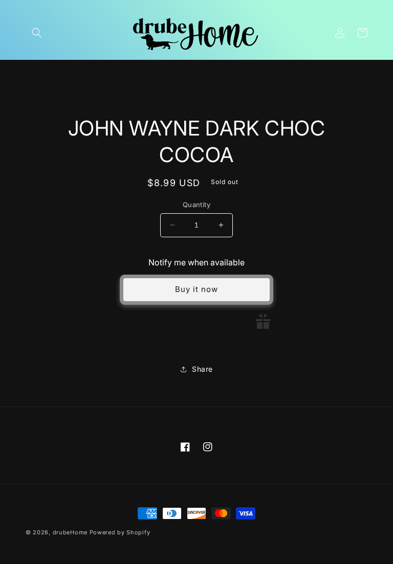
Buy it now (196, 289)
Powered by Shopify (120, 532)
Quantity (196, 204)
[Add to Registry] (263, 321)
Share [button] (202, 369)
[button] (37, 32)
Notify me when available (196, 262)
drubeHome (70, 532)
